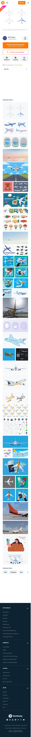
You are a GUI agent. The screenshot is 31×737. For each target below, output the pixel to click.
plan (5, 672)
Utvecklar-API (6, 727)
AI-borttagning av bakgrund (11, 733)
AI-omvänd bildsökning (9, 730)
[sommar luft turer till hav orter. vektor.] (15, 627)
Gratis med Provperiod (15, 45)
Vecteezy (5, 715)
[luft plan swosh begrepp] (9, 265)
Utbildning (6, 724)
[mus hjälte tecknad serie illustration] (8, 186)
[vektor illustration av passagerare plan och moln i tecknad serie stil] (7, 516)
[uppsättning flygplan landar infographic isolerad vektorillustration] (9, 405)
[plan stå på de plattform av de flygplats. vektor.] (15, 611)
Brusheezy (6, 712)
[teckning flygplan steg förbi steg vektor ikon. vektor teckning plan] (15, 110)
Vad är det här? (18, 65)
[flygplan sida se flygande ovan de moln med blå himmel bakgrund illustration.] (15, 253)
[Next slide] (24, 672)
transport (13, 672)
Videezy (5, 718)
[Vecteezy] (2, 2)
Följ (25, 39)
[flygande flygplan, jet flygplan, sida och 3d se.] (15, 126)
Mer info (6, 68)
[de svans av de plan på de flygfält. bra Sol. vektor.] (15, 345)
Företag (5, 721)
